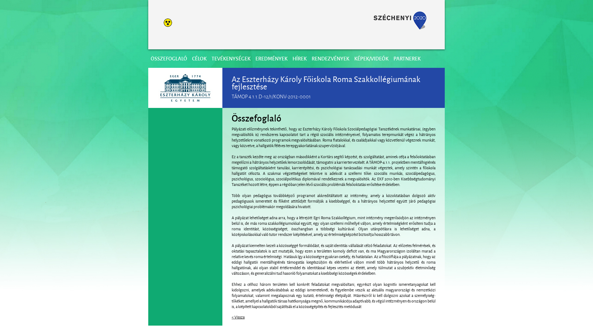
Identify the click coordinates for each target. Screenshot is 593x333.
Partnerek (407, 58)
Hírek (299, 58)
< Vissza (238, 317)
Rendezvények (330, 58)
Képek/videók (371, 58)
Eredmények (271, 58)
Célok (199, 58)
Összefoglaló (169, 58)
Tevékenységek (231, 58)
